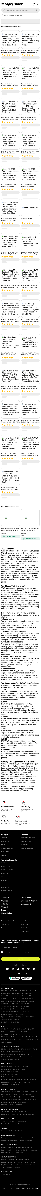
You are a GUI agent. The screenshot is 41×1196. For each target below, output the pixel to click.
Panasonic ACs (27, 996)
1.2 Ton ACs (14, 1004)
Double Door (27, 1082)
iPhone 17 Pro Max (7, 870)
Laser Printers (17, 1165)
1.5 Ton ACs (25, 1004)
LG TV (32, 1029)
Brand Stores (24, 921)
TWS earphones (7, 588)
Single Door (16, 1082)
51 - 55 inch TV (19, 1039)
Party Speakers (5, 851)
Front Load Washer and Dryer (10, 1079)
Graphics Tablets (20, 1131)
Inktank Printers (30, 1165)
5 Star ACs (24, 1011)
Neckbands (22, 1112)
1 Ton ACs (4, 1004)
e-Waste (4, 904)
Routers (17, 1167)
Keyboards (11, 1147)
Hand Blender (14, 1097)
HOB (32, 1097)
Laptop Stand (22, 1150)
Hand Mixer (24, 1097)
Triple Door (4, 1085)
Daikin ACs (23, 990)
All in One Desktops (16, 1162)
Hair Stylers (22, 1121)
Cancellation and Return (28, 837)
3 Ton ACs (15, 1009)
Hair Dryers (18, 1124)
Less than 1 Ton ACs (27, 1001)
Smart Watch (5, 1174)
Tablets (3, 1131)
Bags (2, 1150)
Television (4, 837)
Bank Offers (4, 928)
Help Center (26, 898)
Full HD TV (4, 1051)
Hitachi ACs (15, 996)
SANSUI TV (4, 1029)
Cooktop (15, 1094)
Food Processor (26, 1094)
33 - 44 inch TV (30, 1037)
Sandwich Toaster (7, 1105)
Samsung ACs (5, 998)
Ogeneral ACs (26, 998)
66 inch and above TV (8, 1042)
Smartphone (5, 841)
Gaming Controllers (7, 1057)
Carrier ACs (5, 996)
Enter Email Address (10, 948)
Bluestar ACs (5, 993)
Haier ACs (16, 998)
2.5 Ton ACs (5, 1009)
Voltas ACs (13, 990)
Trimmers (4, 1121)
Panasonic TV (14, 1031)
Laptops (3, 844)
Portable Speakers (28, 1114)
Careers (4, 901)
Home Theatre (31, 1057)
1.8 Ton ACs (5, 1006)
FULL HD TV (19, 1034)
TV (2, 884)
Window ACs (14, 1001)
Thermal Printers (6, 1167)
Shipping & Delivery (29, 901)
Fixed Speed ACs (6, 1014)
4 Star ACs (14, 1011)
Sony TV (4, 1031)
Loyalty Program (26, 841)
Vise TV (13, 1029)
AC (2, 877)
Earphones (15, 1114)
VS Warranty (24, 844)
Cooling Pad (11, 1150)
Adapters (4, 1140)
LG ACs (32, 990)
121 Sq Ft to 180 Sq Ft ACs (25, 1017)
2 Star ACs (24, 1009)
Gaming (3, 855)
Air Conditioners (6, 1066)
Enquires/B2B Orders (27, 848)
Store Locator (5, 924)
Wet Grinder (19, 1105)
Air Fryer (4, 1097)
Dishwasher (33, 1079)
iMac (26, 1162)
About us (5, 898)
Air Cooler (4, 880)
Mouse (3, 1147)
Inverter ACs (19, 1014)
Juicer (3, 1099)
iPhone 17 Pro (5, 866)
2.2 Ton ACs (25, 1006)
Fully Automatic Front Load (10, 1077)
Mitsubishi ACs (27, 993)
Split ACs (4, 1001)
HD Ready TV (13, 1049)
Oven (12, 1102)
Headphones (5, 1114)
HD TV (27, 1034)
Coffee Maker (5, 1094)
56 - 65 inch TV (31, 1039)
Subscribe (20, 959)
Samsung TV (23, 1029)
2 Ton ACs (15, 1006)
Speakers (4, 1059)
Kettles (34, 1099)
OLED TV (24, 1031)
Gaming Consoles (21, 1054)
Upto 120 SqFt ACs (7, 1017)
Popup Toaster (21, 1102)
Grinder (26, 1099)
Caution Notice (25, 928)
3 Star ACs (4, 1011)
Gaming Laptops (23, 1159)
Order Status (6, 913)
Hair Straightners (6, 1124)
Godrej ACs (15, 993)
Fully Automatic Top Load (9, 1071)
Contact (4, 907)
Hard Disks (19, 1152)
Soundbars (20, 1057)
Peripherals (33, 1150)
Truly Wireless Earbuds (8, 1112)
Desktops (4, 1162)
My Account (26, 904)
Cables (34, 1138)
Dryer (24, 1079)
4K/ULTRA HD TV (6, 1034)
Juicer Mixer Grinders (15, 1099)
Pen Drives (4, 1152)
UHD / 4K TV (31, 1049)
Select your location (16, 15)
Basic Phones (25, 1138)
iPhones (15, 1138)
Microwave (4, 1102)
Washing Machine (6, 890)
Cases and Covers (26, 1140)
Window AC (26, 1066)
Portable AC (5, 1069)
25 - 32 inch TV (18, 1037)
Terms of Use (24, 924)
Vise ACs (4, 990)
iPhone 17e (4, 873)
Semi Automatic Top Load (9, 1074)
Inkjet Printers (5, 1165)
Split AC (17, 1066)
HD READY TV (5, 1037)
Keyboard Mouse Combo (26, 1147)
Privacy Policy (25, 931)
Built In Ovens (15, 1091)
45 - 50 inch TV (6, 1039)
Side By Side (15, 1085)
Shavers (12, 1121)
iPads (11, 1131)
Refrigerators (5, 1082)
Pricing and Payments (7, 921)
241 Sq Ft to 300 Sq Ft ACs (10, 1022)
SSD (12, 1152)
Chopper (34, 1091)
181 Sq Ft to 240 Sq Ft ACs (10, 1019)
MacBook (12, 1159)
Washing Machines (7, 848)
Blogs (3, 910)
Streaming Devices (17, 1051)
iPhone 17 (4, 863)
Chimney (25, 1091)
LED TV (3, 1049)
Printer (33, 1162)
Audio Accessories (7, 1054)
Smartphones (5, 1138)
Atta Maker (4, 1091)
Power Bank (13, 1140)
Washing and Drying (18, 1069)
